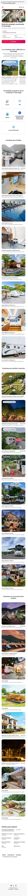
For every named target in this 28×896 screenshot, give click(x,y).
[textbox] (7, 37)
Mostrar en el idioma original (9, 3)
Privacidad (10, 889)
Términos (16, 889)
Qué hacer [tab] (18, 829)
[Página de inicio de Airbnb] (3, 7)
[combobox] (13, 32)
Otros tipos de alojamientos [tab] (8, 829)
